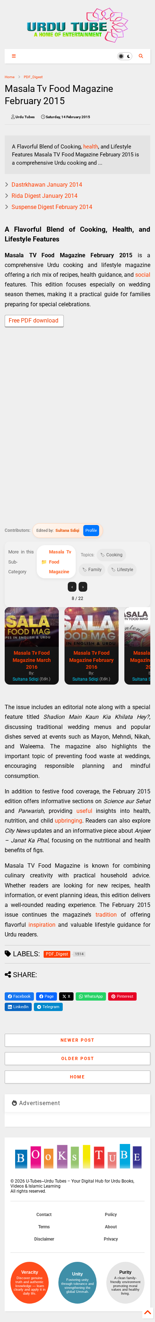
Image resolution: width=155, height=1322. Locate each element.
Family (95, 569)
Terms (44, 1226)
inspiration (42, 924)
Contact (44, 1214)
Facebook (22, 996)
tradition (106, 914)
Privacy (111, 1239)
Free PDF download (34, 320)
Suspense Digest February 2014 (52, 207)
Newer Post (77, 1040)
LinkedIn (20, 1007)
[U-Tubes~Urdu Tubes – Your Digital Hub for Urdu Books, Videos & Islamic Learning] (77, 40)
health (90, 146)
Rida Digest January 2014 (45, 195)
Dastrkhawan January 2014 (47, 184)
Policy (111, 1214)
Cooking (114, 554)
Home (9, 77)
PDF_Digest (33, 77)
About (111, 1226)
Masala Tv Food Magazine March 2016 (32, 660)
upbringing (68, 820)
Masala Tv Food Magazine (60, 561)
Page (49, 996)
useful (84, 810)
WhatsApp (93, 996)
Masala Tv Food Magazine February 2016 (91, 660)
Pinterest (125, 996)
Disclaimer (44, 1239)
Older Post (77, 1058)
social (142, 274)
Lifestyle (125, 569)
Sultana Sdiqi (67, 530)
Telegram (51, 1007)
